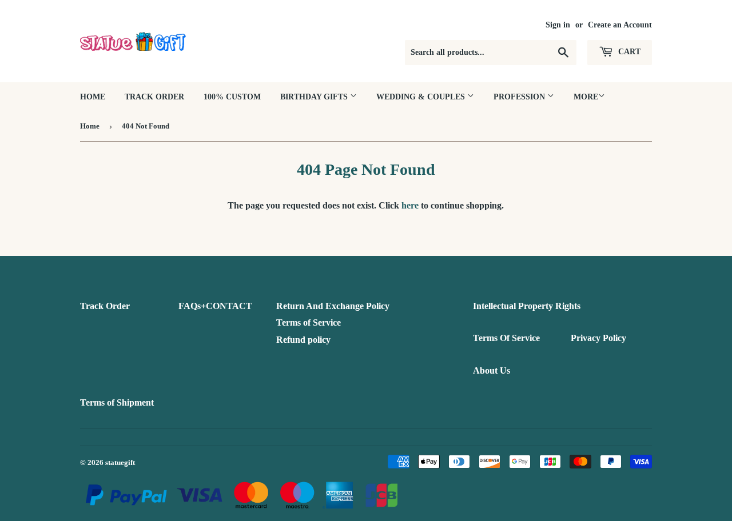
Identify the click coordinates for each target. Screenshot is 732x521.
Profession (520, 97)
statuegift (120, 462)
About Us (491, 370)
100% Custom (232, 97)
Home (92, 97)
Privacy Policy (598, 338)
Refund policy (303, 339)
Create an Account (620, 25)
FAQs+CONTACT (215, 306)
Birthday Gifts (315, 97)
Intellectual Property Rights (526, 306)
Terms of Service (308, 322)
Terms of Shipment (117, 402)
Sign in (558, 25)
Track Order (154, 97)
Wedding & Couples (421, 97)
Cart (628, 51)
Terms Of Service (506, 338)
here (410, 205)
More (586, 97)
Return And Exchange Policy (332, 306)
